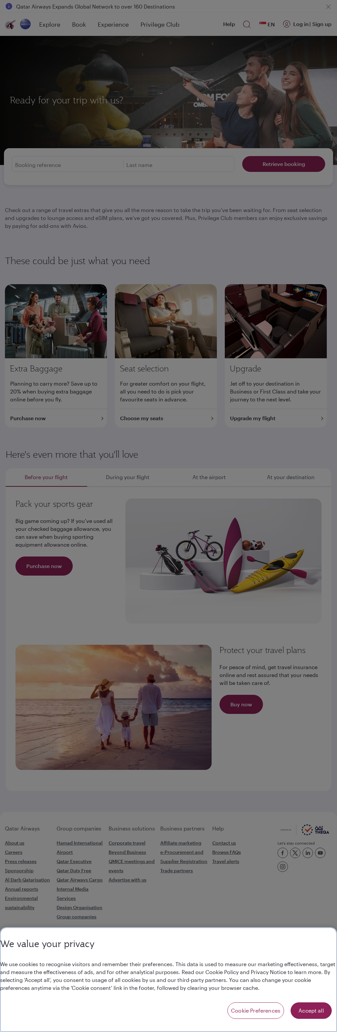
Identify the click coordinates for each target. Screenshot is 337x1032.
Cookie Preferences (255, 1010)
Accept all (311, 1010)
